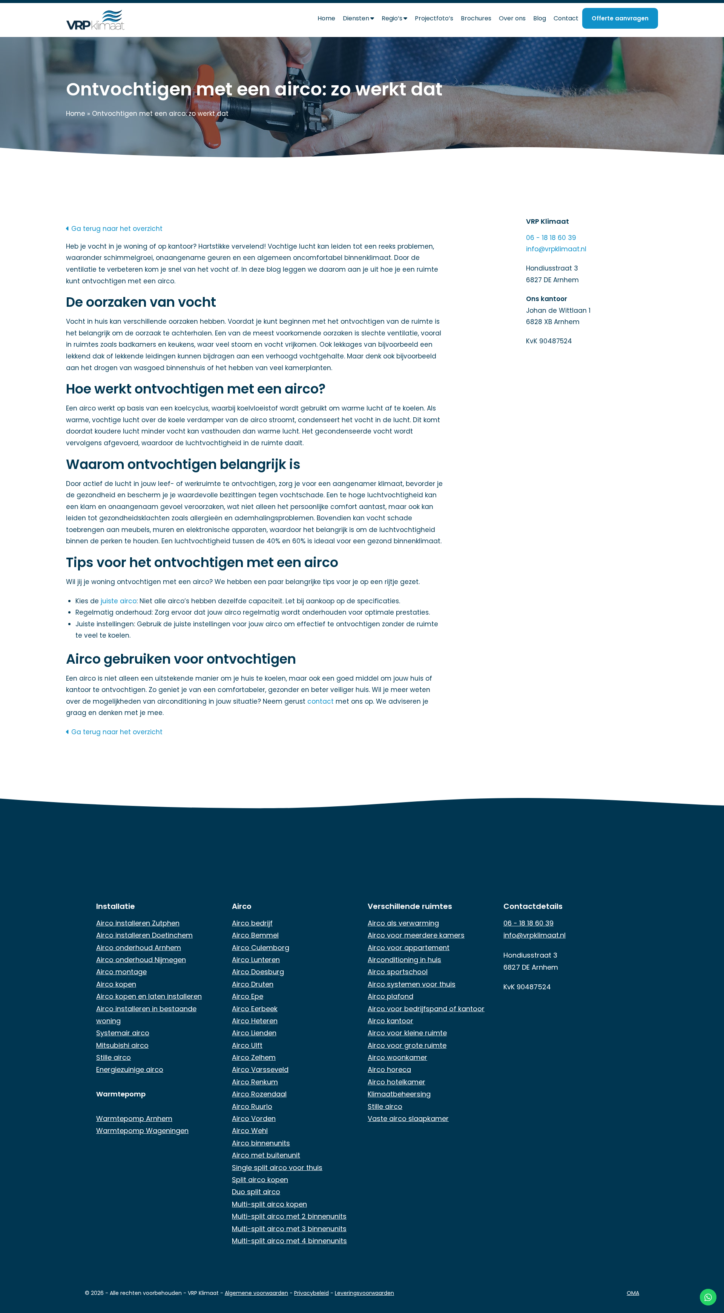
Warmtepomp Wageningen (142, 1130)
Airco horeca (389, 1069)
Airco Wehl (250, 1130)
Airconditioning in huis (404, 959)
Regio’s (392, 18)
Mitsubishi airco (122, 1045)
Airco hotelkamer (396, 1082)
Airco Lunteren (256, 959)
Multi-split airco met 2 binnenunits (289, 1216)
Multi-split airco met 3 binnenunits (289, 1228)
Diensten (356, 18)
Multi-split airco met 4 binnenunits (289, 1240)
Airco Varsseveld (260, 1069)
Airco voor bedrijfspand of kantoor (426, 1008)
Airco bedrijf (252, 923)
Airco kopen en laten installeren (149, 996)
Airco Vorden (254, 1118)
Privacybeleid (311, 1293)
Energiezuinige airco (129, 1069)
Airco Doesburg (258, 971)
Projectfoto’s (434, 18)
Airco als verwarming (403, 923)
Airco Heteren (255, 1020)
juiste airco (119, 601)
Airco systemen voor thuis (412, 984)
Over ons (512, 18)
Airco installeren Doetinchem (144, 935)
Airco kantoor (390, 1020)
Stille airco (113, 1057)
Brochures (476, 18)
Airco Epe (247, 996)
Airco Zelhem (254, 1057)
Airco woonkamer (397, 1057)
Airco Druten (252, 984)
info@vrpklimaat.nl (556, 249)
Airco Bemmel (255, 935)
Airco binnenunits (261, 1143)
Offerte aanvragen (620, 18)
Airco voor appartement (408, 947)
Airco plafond (390, 996)
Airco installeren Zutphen (137, 923)
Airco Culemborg (260, 947)
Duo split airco (256, 1191)
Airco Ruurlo (252, 1106)
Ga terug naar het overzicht (116, 228)
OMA (633, 1293)
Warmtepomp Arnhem (134, 1118)
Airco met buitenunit (266, 1155)
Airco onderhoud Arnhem (138, 947)
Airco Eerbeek (255, 1008)
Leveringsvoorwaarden (364, 1293)
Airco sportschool (398, 971)
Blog (539, 18)
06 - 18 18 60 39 (551, 237)
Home (326, 18)
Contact (566, 18)
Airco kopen (116, 984)
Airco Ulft (247, 1045)
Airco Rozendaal (259, 1094)
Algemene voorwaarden (256, 1293)
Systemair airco (122, 1033)
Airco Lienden (254, 1033)
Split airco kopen (260, 1179)
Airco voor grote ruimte (407, 1045)
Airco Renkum (255, 1082)
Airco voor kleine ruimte (407, 1033)
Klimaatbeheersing (399, 1094)
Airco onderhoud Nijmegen (141, 959)
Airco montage (121, 971)
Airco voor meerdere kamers (416, 935)
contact (320, 701)
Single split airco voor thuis (277, 1167)
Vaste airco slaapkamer (408, 1118)
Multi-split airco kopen (269, 1204)
